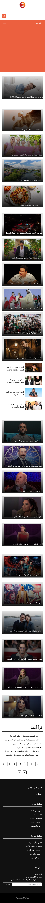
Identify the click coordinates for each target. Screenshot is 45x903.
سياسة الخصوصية (22, 898)
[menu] (5, 23)
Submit (7, 884)
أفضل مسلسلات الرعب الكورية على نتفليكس (22, 755)
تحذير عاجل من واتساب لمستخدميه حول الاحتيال (21, 751)
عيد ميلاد (37, 814)
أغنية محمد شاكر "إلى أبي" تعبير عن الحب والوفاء (21, 740)
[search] (4, 16)
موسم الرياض (35, 822)
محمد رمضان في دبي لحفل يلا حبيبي (26, 744)
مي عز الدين (35, 858)
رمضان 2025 (35, 811)
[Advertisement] (22, 48)
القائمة (38, 23)
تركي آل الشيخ (34, 842)
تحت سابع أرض (34, 854)
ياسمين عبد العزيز (33, 850)
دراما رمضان (35, 826)
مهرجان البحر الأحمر (32, 846)
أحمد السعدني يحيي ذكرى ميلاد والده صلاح (24, 736)
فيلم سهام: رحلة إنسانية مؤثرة (28, 747)
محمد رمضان (35, 818)
